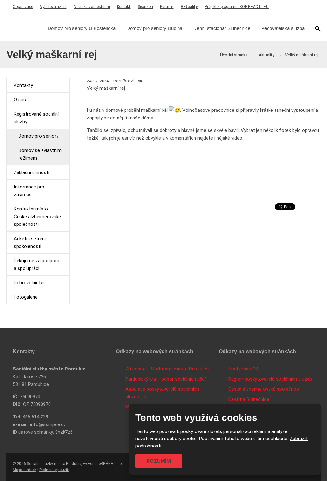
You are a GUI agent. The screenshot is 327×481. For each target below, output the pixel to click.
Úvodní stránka (234, 54)
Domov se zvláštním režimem (40, 154)
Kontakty (23, 85)
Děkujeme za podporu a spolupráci (36, 264)
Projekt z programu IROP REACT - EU (237, 6)
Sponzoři (145, 6)
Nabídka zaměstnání (92, 6)
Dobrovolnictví (29, 283)
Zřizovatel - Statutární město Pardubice (167, 369)
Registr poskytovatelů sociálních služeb (270, 379)
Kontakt (123, 6)
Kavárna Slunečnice (248, 399)
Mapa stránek (24, 470)
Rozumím (159, 461)
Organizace (23, 6)
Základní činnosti (31, 172)
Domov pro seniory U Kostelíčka (82, 28)
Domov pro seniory (38, 136)
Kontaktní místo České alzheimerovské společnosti (37, 216)
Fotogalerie (26, 297)
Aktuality (189, 6)
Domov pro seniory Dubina (154, 28)
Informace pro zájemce (29, 190)
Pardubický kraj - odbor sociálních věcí (165, 379)
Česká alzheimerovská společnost (264, 389)
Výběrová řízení (53, 6)
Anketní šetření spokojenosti (30, 242)
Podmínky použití (54, 470)
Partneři (166, 6)
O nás (20, 100)
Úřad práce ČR (243, 369)
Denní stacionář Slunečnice (221, 28)
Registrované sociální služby (36, 118)
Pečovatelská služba (283, 28)
